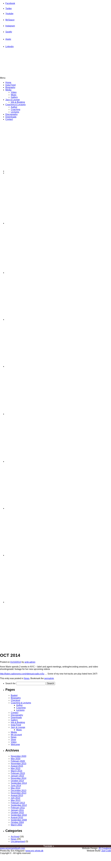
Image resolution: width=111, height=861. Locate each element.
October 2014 (17, 781)
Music (14, 95)
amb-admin (30, 662)
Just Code (106, 851)
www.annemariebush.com (12, 848)
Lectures (15, 112)
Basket (14, 695)
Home (8, 82)
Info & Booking (18, 102)
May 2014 (15, 788)
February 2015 (18, 773)
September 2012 (19, 805)
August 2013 (17, 795)
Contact (9, 119)
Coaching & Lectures (15, 104)
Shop (13, 739)
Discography (11, 114)
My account (16, 734)
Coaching (15, 109)
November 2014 (18, 778)
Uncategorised (18, 841)
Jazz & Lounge (12, 99)
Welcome (15, 744)
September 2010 (19, 815)
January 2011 (17, 810)
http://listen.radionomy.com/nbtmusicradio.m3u (22, 674)
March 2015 (16, 771)
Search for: (10, 683)
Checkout (15, 700)
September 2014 (19, 783)
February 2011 (18, 808)
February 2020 (18, 761)
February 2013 (18, 803)
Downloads (10, 117)
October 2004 (17, 822)
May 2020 (15, 758)
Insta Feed (10, 85)
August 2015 (17, 766)
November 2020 (18, 756)
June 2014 (16, 785)
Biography (10, 87)
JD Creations (104, 848)
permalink (49, 678)
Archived (15, 836)
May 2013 (15, 800)
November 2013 (18, 793)
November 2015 (18, 763)
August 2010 (17, 817)
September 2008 (19, 820)
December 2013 (18, 790)
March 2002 (16, 825)
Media (8, 90)
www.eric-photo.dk (34, 851)
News (26, 678)
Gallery (14, 97)
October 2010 (17, 812)
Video (14, 92)
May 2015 (15, 768)
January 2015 (17, 776)
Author (14, 107)
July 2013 (15, 798)
